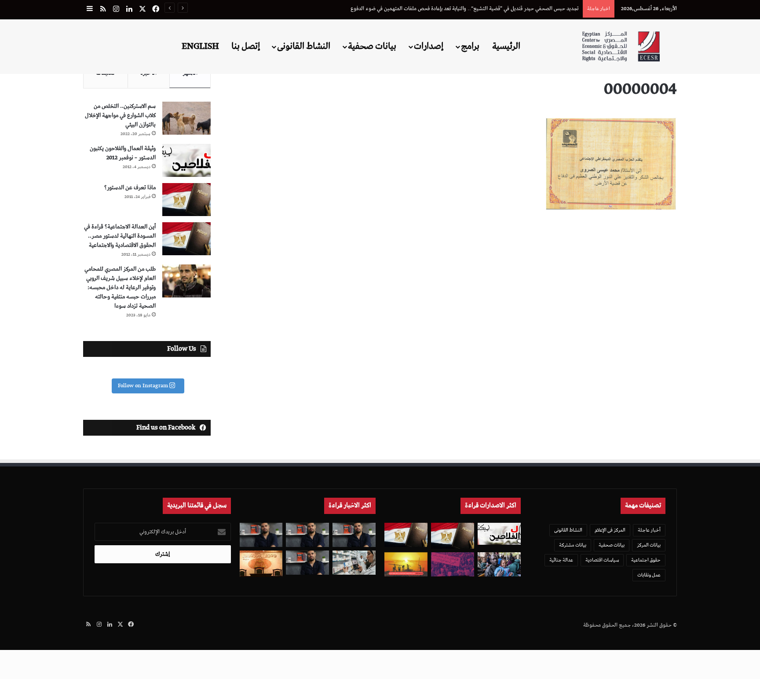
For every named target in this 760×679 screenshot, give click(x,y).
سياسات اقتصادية (602, 560)
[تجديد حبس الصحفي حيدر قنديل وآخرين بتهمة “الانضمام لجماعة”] (354, 535)
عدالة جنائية (561, 560)
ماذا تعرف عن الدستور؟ (130, 187)
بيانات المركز (649, 545)
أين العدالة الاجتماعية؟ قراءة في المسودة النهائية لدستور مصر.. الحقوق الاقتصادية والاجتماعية (120, 236)
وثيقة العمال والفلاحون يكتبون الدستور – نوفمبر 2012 (123, 153)
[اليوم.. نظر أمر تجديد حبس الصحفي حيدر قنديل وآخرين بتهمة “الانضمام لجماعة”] (307, 535)
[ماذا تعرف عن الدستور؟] (186, 199)
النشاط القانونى (303, 46)
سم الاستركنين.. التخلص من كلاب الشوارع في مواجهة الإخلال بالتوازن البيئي (120, 115)
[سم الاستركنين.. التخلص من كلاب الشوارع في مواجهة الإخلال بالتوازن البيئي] (186, 118)
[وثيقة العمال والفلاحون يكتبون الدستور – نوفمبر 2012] (186, 160)
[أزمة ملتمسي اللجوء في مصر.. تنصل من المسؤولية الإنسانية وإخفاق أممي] (499, 564)
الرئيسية (506, 46)
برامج (470, 46)
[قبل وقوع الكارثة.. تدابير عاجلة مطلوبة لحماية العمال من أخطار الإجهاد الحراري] (406, 564)
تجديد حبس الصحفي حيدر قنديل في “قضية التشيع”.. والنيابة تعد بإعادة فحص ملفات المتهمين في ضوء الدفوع (464, 9)
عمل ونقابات (649, 575)
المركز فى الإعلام (610, 530)
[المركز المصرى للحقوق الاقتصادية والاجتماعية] (621, 46)
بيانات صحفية (372, 46)
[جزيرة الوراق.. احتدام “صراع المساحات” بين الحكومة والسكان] (452, 564)
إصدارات (428, 46)
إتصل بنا (245, 46)
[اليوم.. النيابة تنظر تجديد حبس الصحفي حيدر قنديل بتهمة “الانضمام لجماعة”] (307, 563)
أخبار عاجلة (649, 530)
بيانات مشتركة (572, 545)
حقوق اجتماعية (646, 560)
